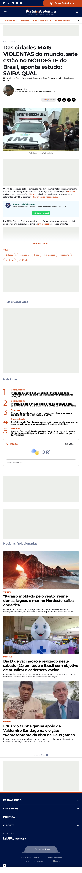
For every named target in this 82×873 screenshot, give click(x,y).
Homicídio (24, 255)
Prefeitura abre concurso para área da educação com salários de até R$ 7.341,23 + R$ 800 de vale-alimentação (43, 405)
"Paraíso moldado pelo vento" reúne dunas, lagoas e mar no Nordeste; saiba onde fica (38, 600)
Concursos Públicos (42, 20)
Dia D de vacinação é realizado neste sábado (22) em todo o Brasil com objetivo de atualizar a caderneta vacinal (40, 665)
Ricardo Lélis (21, 89)
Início (5, 42)
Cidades (9, 255)
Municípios (49, 255)
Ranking (9, 260)
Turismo (7, 592)
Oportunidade (18, 390)
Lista (36, 255)
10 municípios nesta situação (46, 197)
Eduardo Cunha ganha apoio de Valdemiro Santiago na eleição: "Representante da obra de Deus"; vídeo (39, 730)
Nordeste (71, 191)
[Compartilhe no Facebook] (59, 100)
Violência (23, 260)
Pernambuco (11, 20)
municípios (43, 224)
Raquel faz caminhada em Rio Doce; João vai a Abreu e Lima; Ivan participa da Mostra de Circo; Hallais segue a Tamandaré (43, 433)
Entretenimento (62, 20)
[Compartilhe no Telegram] (74, 100)
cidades (31, 194)
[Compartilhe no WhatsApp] (69, 100)
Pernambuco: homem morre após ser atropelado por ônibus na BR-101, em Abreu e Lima (41, 414)
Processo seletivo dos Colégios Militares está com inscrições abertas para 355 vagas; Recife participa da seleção (42, 394)
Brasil (13, 42)
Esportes (25, 20)
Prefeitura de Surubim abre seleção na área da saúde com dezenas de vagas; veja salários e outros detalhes (44, 423)
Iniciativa (7, 657)
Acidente (15, 410)
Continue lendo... (41, 243)
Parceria (7, 722)
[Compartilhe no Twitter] (64, 100)
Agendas (15, 428)
